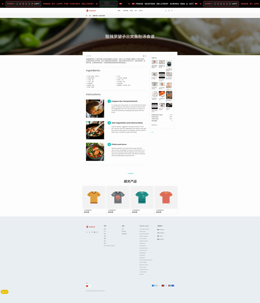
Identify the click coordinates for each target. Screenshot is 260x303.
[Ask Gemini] (89, 232)
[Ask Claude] (87, 232)
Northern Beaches (144, 233)
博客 (105, 236)
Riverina (142, 274)
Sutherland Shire (144, 248)
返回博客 (130, 173)
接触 (105, 238)
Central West (143, 272)
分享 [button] (152, 132)
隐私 (105, 241)
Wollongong (143, 253)
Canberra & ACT (144, 269)
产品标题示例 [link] (88, 210)
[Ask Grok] (92, 232)
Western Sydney (144, 241)
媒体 (105, 233)
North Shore (143, 231)
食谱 (90, 15)
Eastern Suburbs (144, 236)
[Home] (86, 15)
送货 (123, 229)
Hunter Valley (143, 262)
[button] (119, 10)
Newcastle (142, 255)
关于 (105, 231)
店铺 (105, 229)
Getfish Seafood (92, 290)
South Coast (143, 267)
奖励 (105, 243)
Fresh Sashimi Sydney (109, 245)
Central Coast (143, 250)
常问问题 (124, 231)
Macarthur (142, 257)
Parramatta (143, 245)
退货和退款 (124, 233)
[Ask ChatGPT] (95, 232)
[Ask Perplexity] (97, 232)
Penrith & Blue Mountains (146, 260)
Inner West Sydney (144, 229)
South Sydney (143, 238)
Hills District (142, 243)
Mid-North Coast (144, 264)
